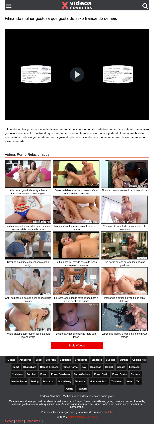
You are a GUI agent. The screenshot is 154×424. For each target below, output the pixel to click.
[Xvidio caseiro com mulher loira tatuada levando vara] (28, 317)
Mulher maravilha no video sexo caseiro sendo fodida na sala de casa (28, 228)
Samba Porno (19, 381)
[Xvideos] (77, 5)
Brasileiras (81, 359)
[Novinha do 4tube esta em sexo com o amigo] (28, 245)
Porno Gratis (119, 374)
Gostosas (95, 367)
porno (19, 421)
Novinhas (17, 374)
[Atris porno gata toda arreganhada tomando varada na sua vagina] (28, 174)
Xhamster (117, 381)
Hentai (109, 367)
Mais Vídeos (77, 345)
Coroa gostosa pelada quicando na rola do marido (124, 228)
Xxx (138, 381)
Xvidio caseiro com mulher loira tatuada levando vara (28, 335)
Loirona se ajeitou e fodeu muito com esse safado (124, 335)
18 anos (10, 359)
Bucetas (111, 359)
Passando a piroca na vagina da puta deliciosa (124, 300)
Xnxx (129, 381)
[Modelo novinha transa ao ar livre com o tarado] (76, 209)
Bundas (124, 359)
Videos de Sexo (98, 381)
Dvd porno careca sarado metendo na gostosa (124, 264)
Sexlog (34, 381)
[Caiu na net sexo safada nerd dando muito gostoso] (28, 281)
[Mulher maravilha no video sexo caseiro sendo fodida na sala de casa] (28, 209)
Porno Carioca (82, 374)
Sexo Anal (48, 381)
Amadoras (25, 359)
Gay (84, 367)
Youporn (82, 388)
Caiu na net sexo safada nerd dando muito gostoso (28, 300)
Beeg (38, 359)
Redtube (135, 374)
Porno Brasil (33, 421)
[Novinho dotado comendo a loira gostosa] (124, 174)
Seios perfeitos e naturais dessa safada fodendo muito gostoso (76, 192)
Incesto (121, 367)
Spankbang (64, 381)
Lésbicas (134, 367)
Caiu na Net (139, 359)
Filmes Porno (70, 367)
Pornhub (31, 374)
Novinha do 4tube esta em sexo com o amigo (28, 264)
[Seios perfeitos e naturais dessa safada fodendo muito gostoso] (76, 174)
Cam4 (15, 367)
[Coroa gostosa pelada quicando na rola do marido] (124, 209)
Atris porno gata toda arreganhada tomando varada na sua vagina (28, 192)
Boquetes (65, 359)
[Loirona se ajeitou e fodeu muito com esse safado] (124, 317)
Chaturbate (29, 367)
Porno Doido (101, 374)
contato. (108, 412)
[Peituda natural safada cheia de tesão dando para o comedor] (76, 245)
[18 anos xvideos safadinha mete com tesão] (76, 317)
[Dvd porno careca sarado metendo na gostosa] (124, 245)
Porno (43, 374)
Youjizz (69, 388)
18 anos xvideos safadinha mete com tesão (76, 335)
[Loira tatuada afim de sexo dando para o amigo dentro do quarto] (76, 281)
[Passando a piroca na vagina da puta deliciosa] (124, 281)
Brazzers (96, 359)
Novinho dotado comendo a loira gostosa (124, 190)
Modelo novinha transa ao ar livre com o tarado (76, 228)
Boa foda (51, 359)
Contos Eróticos (49, 367)
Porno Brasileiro (60, 374)
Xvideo (9, 421)
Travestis (80, 381)
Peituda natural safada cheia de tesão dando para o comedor (76, 264)
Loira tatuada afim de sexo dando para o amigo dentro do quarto (76, 300)
